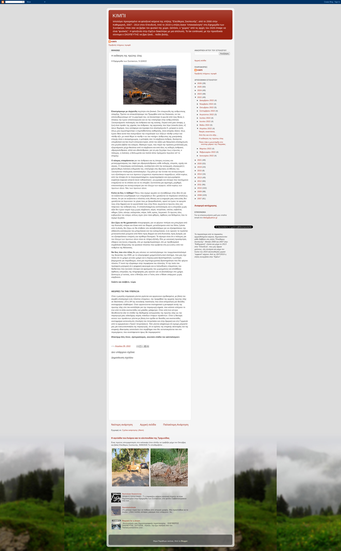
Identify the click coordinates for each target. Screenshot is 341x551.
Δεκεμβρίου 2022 (207, 100)
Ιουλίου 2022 (205, 118)
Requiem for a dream (131, 521)
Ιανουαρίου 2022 (207, 156)
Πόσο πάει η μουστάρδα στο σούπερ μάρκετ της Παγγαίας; (212, 143)
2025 (199, 87)
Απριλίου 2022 (206, 129)
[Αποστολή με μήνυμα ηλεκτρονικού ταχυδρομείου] (137, 346)
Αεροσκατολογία (129, 507)
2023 (199, 94)
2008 (199, 195)
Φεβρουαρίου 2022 (208, 152)
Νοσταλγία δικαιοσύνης (132, 494)
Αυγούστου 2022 (207, 115)
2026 (199, 83)
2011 (199, 185)
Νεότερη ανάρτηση (122, 424)
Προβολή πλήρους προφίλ (120, 45)
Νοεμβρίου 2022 (207, 104)
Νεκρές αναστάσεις (207, 132)
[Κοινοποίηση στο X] (142, 346)
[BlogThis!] (140, 346)
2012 (199, 181)
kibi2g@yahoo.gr (210, 218)
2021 (199, 160)
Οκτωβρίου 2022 (207, 107)
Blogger (184, 541)
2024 (199, 90)
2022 (199, 97)
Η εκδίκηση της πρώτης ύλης (211, 139)
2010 (199, 188)
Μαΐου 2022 (205, 125)
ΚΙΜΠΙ (119, 15)
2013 (199, 178)
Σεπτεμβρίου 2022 (208, 111)
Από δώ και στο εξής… (208, 135)
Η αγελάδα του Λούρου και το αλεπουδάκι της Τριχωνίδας (140, 438)
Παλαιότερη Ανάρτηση (175, 424)
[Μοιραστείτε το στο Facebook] (145, 346)
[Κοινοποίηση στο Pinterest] (148, 346)
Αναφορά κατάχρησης (205, 206)
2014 (199, 174)
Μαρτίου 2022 (206, 149)
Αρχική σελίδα (148, 424)
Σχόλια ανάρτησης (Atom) (133, 430)
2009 (199, 192)
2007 (199, 199)
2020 (199, 164)
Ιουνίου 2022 (205, 121)
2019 (199, 167)
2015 (199, 171)
